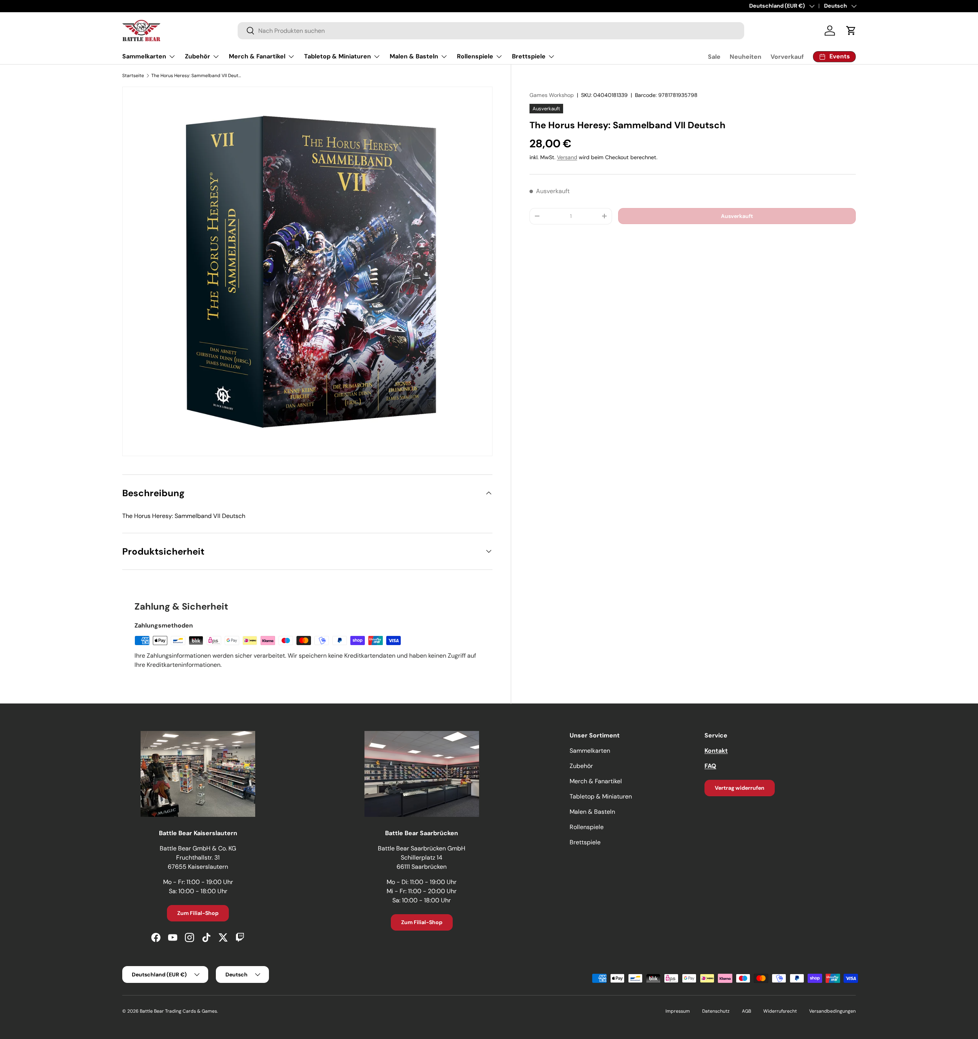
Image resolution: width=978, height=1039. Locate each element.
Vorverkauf (787, 57)
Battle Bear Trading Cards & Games (178, 1011)
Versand (567, 157)
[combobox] (491, 30)
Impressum (677, 1011)
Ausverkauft (737, 215)
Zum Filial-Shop (198, 913)
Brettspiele (529, 56)
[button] (851, 30)
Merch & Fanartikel (257, 56)
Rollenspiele (475, 56)
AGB (746, 1011)
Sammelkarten (144, 56)
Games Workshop (551, 95)
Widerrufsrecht (780, 1011)
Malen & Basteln (414, 56)
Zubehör (197, 56)
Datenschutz (716, 1011)
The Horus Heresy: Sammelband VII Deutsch (197, 75)
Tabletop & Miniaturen (337, 56)
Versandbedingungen (832, 1011)
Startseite (133, 75)
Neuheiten (745, 57)
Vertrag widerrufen (739, 787)
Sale (714, 57)
